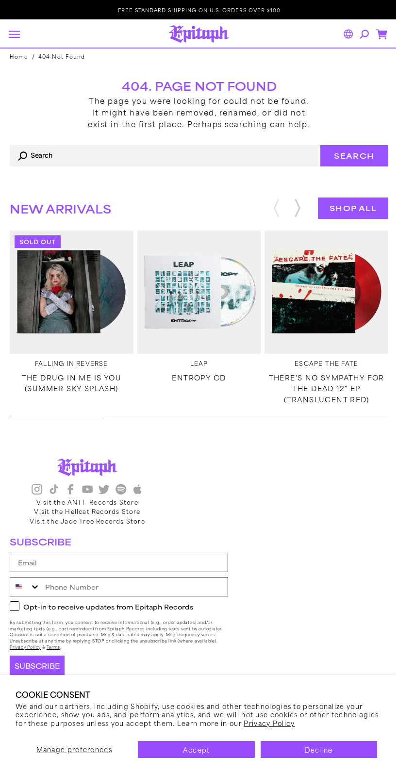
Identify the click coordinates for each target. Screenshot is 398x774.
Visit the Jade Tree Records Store (87, 529)
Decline (313, 749)
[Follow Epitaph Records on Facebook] (70, 498)
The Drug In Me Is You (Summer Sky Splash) (70, 380)
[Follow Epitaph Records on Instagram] (37, 498)
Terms (53, 655)
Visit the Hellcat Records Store (87, 520)
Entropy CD (195, 375)
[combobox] (160, 155)
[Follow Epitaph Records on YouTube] (87, 498)
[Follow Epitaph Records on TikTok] (54, 498)
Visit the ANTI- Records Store (87, 510)
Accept (192, 749)
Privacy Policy (318, 723)
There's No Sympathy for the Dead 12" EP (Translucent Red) (320, 386)
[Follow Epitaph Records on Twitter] (104, 498)
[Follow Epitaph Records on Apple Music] (137, 498)
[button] (14, 34)
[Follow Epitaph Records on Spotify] (121, 498)
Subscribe (37, 674)
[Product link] (70, 291)
